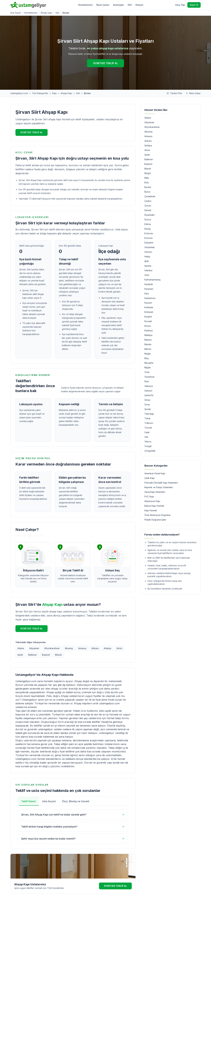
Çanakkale (149, 196)
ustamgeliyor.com (19, 93)
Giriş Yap (180, 5)
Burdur (147, 187)
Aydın (20, 654)
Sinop (147, 400)
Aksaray (69, 648)
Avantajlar (118, 5)
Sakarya (148, 386)
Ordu (147, 372)
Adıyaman (34, 648)
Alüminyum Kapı (152, 501)
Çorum (147, 205)
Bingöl (147, 173)
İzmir (146, 275)
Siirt (57, 12)
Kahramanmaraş (152, 279)
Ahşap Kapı (66, 93)
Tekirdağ (149, 413)
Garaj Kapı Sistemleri (154, 492)
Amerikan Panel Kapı (154, 473)
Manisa (148, 339)
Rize (146, 381)
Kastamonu (150, 298)
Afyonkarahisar (52, 648)
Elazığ (147, 228)
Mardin (147, 344)
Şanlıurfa (148, 395)
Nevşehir (149, 363)
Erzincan (148, 233)
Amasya (82, 648)
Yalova (147, 441)
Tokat (147, 418)
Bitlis (146, 178)
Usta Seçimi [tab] (49, 801)
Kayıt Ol (194, 5)
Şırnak (147, 409)
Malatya (148, 335)
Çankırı (147, 201)
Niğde (147, 367)
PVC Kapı (149, 496)
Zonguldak (149, 450)
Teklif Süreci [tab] (28, 801)
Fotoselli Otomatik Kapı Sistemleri (161, 482)
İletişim (139, 5)
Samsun (148, 390)
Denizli (147, 210)
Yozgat (148, 446)
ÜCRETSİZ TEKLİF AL (105, 63)
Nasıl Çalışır (102, 5)
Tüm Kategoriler (40, 93)
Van (146, 437)
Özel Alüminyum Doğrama (157, 515)
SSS (130, 5)
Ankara (95, 648)
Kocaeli (148, 321)
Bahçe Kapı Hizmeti (154, 505)
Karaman (148, 289)
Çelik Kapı (149, 478)
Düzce (147, 219)
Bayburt (46, 654)
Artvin (119, 648)
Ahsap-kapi (46, 12)
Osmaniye (149, 376)
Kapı (54, 93)
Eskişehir (148, 242)
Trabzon (148, 423)
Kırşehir (148, 316)
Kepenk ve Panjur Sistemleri (158, 487)
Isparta (147, 265)
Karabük (148, 284)
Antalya (107, 648)
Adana (20, 648)
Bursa (147, 191)
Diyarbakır (149, 215)
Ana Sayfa (15, 12)
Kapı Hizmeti (150, 510)
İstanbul (148, 270)
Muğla (147, 353)
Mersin (147, 349)
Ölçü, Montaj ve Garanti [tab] (75, 801)
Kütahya (148, 330)
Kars (146, 293)
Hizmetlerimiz (85, 5)
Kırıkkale (148, 307)
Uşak (147, 432)
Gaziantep (149, 247)
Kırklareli (148, 312)
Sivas (147, 404)
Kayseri (148, 302)
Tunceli (148, 427)
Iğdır (146, 261)
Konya (147, 326)
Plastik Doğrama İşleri (155, 519)
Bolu (146, 182)
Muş (146, 358)
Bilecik (58, 654)
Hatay (147, 256)
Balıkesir (32, 654)
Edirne (147, 224)
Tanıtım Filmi (176, 93)
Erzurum (148, 238)
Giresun (148, 252)
